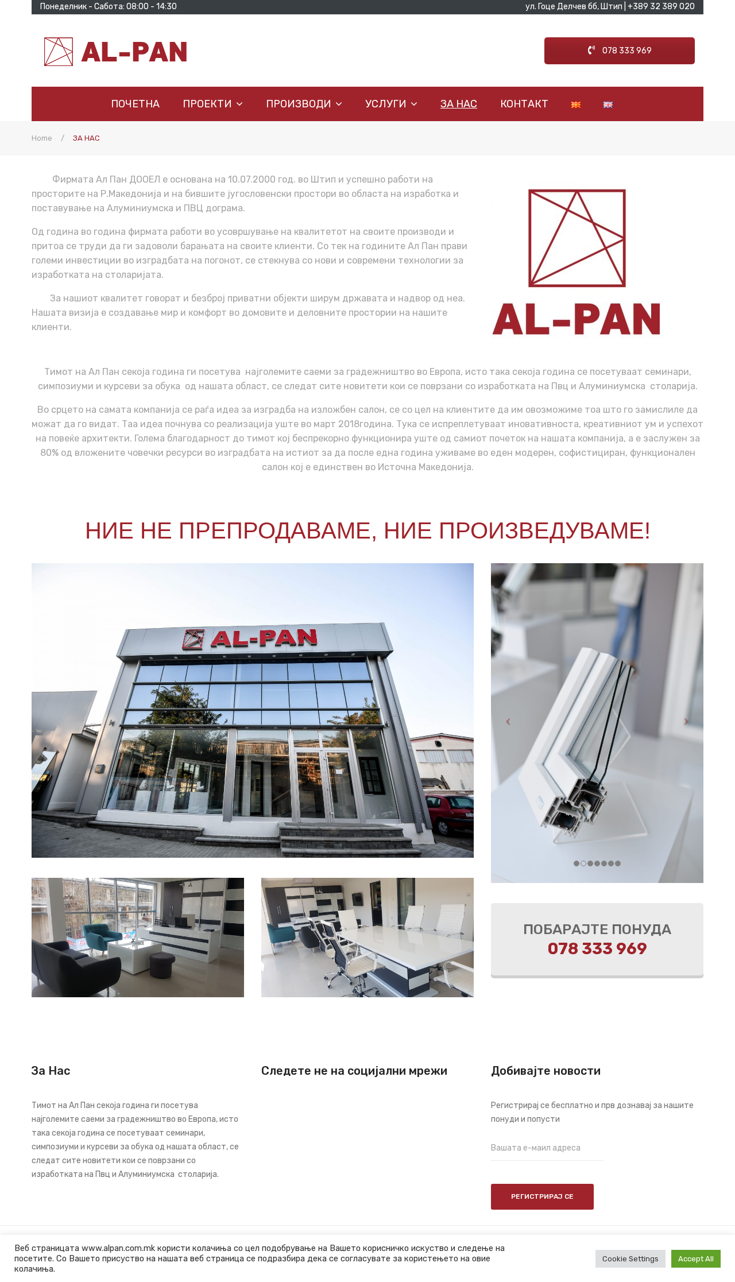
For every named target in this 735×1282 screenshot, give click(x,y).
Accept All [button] (696, 1258)
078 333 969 (626, 51)
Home (42, 138)
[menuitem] (141, 104)
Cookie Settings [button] (630, 1258)
